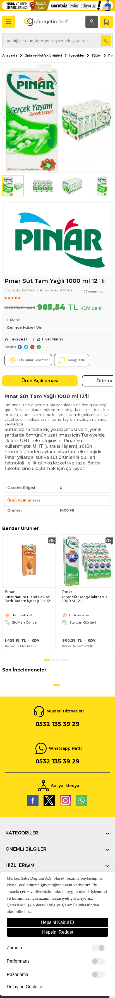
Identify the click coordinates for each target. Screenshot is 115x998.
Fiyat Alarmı (52, 339)
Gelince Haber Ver (25, 327)
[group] (57, 117)
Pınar (10, 592)
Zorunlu (14, 948)
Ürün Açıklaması (39, 380)
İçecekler (76, 55)
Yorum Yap (95, 291)
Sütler (96, 55)
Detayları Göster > (24, 987)
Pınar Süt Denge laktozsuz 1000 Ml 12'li (84, 599)
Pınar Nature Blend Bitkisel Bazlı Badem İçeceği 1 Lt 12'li (28, 599)
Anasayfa (9, 55)
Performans (18, 961)
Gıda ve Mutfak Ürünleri (43, 55)
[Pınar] (57, 240)
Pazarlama (17, 974)
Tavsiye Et (19, 339)
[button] (9, 117)
